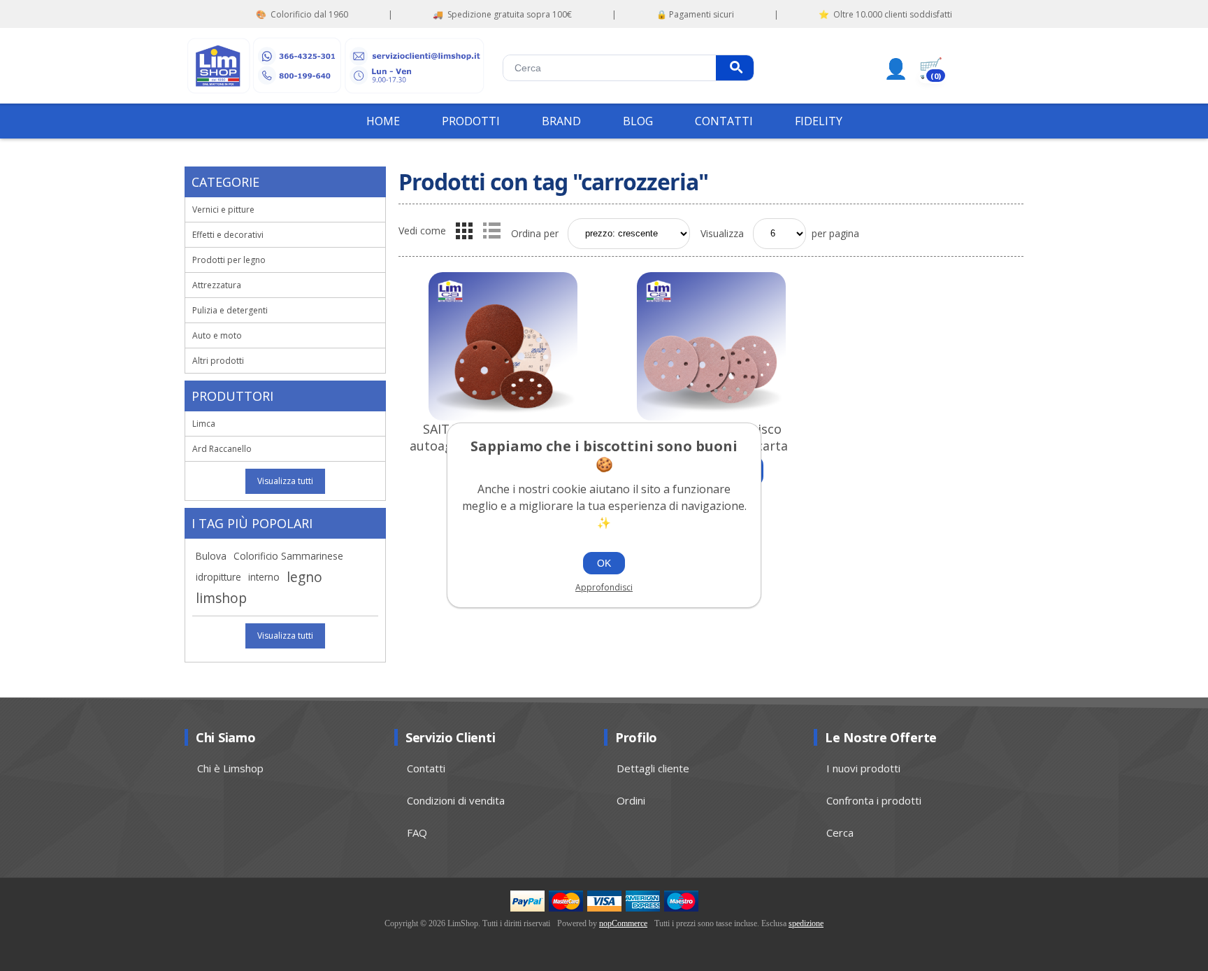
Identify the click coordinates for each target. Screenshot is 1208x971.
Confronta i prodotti (873, 800)
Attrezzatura (216, 285)
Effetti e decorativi (228, 235)
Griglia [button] (464, 230)
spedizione (806, 923)
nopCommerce (623, 923)
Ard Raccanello (222, 449)
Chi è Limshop (230, 768)
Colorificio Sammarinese (288, 555)
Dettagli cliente (653, 768)
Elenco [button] (491, 230)
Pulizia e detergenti (230, 310)
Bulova (211, 555)
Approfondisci (604, 587)
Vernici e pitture (223, 209)
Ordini (631, 800)
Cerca (735, 68)
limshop (221, 597)
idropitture (218, 576)
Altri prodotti (218, 361)
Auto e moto (217, 335)
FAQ (417, 832)
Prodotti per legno (229, 260)
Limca (203, 424)
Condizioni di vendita (456, 800)
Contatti (426, 768)
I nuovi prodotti (863, 768)
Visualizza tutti (285, 481)
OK (604, 563)
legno (304, 576)
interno (264, 576)
